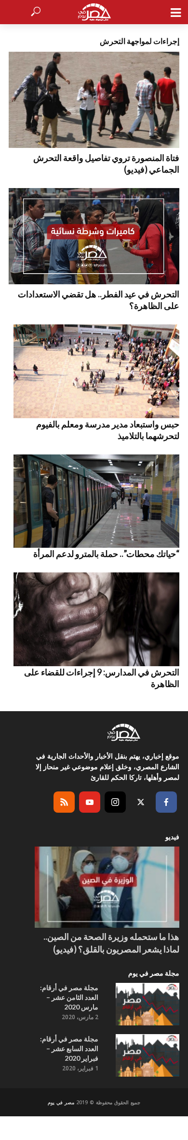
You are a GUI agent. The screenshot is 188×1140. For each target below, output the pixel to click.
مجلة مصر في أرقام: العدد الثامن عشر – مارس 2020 (69, 997)
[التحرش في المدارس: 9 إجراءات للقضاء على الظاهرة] (94, 619)
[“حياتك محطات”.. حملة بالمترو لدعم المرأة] (94, 501)
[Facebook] (166, 802)
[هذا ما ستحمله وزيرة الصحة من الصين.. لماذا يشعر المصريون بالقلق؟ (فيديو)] (107, 887)
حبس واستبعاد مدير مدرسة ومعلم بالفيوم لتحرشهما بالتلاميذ (107, 430)
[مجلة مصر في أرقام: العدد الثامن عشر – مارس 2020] (147, 1004)
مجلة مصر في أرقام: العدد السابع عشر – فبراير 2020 (69, 1048)
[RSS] (64, 802)
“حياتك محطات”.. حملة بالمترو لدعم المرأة (106, 553)
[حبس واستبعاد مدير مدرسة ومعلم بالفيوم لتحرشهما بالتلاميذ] (94, 371)
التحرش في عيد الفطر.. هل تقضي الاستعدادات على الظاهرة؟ (98, 300)
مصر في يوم (61, 1102)
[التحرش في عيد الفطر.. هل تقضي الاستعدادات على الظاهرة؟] (94, 236)
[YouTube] (89, 802)
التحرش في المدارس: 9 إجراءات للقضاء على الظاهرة (101, 678)
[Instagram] (115, 802)
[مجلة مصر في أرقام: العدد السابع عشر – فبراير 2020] (147, 1055)
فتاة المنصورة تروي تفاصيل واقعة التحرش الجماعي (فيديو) (106, 163)
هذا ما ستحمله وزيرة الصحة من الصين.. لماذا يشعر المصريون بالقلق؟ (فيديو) (111, 942)
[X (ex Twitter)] (140, 802)
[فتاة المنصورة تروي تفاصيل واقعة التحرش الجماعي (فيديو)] (94, 100)
